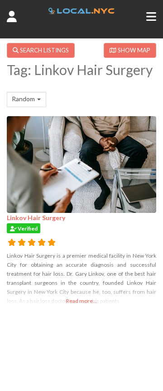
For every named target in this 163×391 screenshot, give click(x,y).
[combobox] (26, 99)
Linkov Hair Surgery (36, 217)
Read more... (81, 300)
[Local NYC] (81, 11)
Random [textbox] (23, 99)
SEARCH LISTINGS (44, 50)
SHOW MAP (133, 50)
